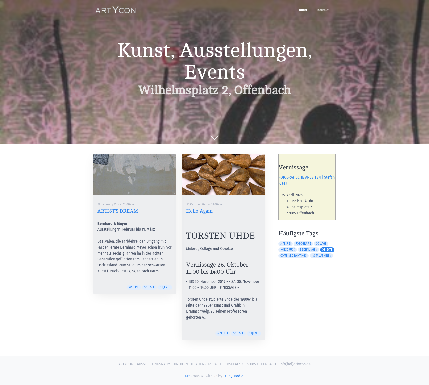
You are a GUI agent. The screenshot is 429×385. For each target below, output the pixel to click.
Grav (188, 376)
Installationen (321, 255)
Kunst (303, 10)
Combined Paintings (293, 255)
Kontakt (323, 10)
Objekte (165, 287)
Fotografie (303, 243)
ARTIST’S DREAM (117, 211)
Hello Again (199, 211)
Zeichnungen (308, 249)
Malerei (134, 287)
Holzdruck (287, 249)
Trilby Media (233, 376)
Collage (149, 287)
